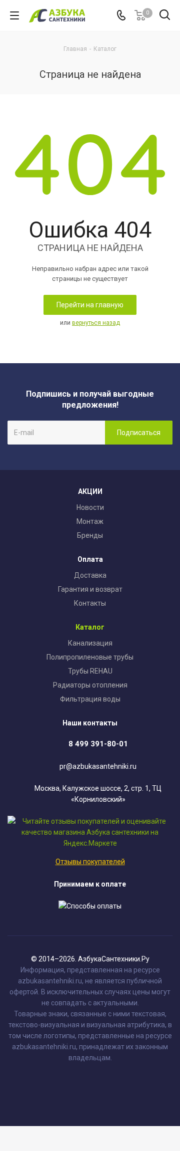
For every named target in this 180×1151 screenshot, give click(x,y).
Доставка (90, 575)
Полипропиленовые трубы (90, 657)
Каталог (90, 627)
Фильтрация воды (90, 699)
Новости (90, 507)
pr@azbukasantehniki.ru (98, 766)
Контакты (90, 603)
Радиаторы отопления (90, 685)
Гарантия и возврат (90, 589)
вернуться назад (96, 322)
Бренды (90, 535)
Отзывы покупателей (90, 862)
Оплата (90, 559)
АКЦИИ (90, 491)
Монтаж (90, 521)
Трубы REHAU (90, 671)
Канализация (90, 643)
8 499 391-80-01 (98, 743)
